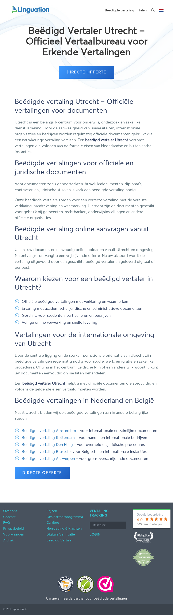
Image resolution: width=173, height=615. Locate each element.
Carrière (52, 523)
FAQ (6, 523)
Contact (9, 517)
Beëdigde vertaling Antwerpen (48, 459)
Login (95, 534)
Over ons (10, 511)
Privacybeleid (13, 528)
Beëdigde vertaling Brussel (45, 452)
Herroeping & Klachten (64, 528)
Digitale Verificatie (60, 534)
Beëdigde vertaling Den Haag (47, 445)
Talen (142, 10)
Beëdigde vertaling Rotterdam (48, 438)
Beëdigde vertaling (119, 10)
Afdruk (8, 540)
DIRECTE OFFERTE (86, 72)
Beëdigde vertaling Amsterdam (49, 431)
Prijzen (51, 511)
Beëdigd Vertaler (59, 540)
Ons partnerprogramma (64, 517)
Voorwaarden (13, 534)
